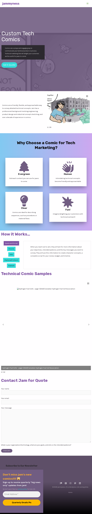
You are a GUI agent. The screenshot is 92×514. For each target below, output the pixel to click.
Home (70, 492)
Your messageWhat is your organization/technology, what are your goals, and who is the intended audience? (36, 426)
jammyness (10, 3)
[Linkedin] (80, 483)
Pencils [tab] (11, 249)
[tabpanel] (57, 252)
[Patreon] (61, 483)
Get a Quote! (9, 65)
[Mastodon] (75, 483)
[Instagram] (70, 483)
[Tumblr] (66, 483)
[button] (49, 108)
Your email (5, 398)
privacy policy (22, 489)
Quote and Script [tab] (11, 243)
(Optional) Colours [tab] (11, 260)
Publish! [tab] (11, 266)
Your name (5, 389)
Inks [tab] (11, 254)
